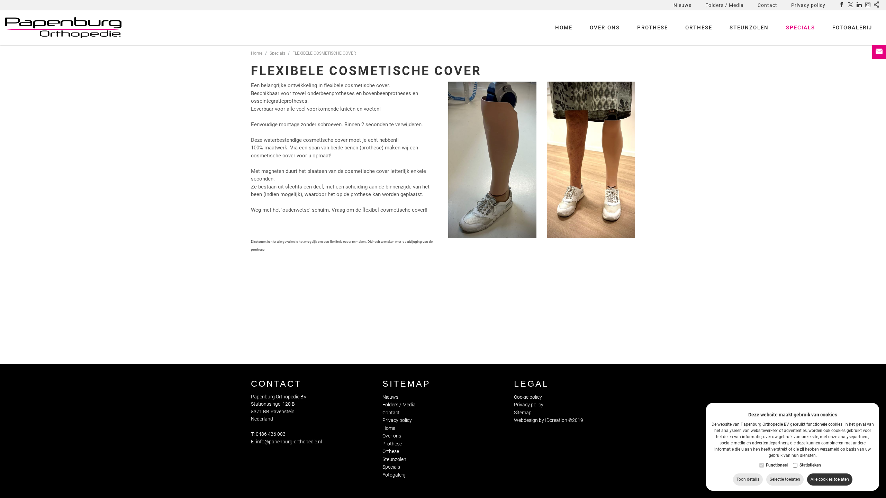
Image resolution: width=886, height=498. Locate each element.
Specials (800, 28)
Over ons (605, 28)
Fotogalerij (852, 28)
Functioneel (777, 465)
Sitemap (406, 383)
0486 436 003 (271, 434)
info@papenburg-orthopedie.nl (289, 441)
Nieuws (682, 5)
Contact (767, 5)
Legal (531, 383)
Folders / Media (724, 5)
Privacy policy (808, 5)
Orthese (698, 28)
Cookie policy (528, 397)
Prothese (652, 28)
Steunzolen (749, 28)
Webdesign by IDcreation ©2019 (548, 420)
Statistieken (810, 465)
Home (563, 28)
